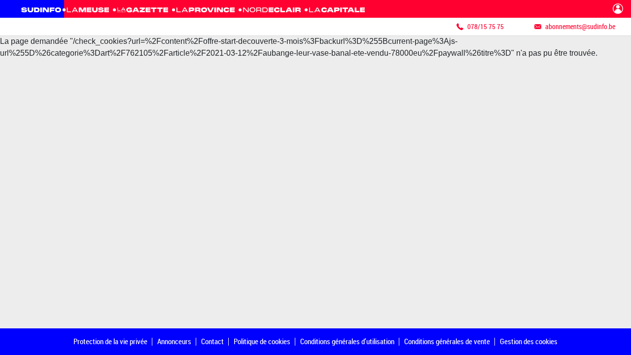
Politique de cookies (262, 341)
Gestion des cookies (529, 341)
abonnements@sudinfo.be (580, 26)
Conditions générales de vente (447, 341)
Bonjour (618, 9)
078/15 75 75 (485, 26)
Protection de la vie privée (110, 341)
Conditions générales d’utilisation (347, 341)
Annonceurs (174, 341)
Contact (212, 341)
